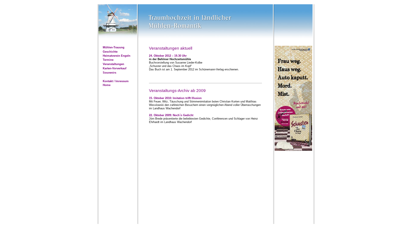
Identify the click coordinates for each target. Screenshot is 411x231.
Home (106, 85)
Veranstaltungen (113, 64)
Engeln (125, 55)
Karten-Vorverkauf (114, 68)
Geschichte (110, 51)
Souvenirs (109, 72)
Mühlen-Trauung (113, 47)
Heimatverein (111, 55)
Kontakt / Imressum (116, 81)
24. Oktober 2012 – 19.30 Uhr (168, 55)
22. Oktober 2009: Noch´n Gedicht (171, 115)
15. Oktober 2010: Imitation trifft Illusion (175, 98)
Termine (108, 59)
